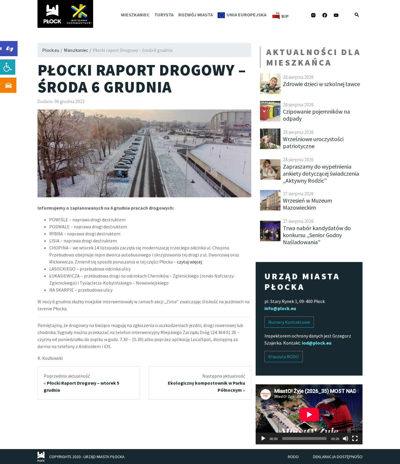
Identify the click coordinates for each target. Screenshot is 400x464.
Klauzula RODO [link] (283, 356)
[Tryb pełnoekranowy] (355, 438)
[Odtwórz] (263, 438)
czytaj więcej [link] (189, 262)
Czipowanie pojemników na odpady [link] (316, 115)
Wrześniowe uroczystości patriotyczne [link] (313, 142)
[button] (357, 14)
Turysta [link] (164, 15)
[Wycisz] (345, 438)
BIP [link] (285, 16)
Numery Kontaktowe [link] (289, 322)
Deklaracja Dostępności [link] (338, 456)
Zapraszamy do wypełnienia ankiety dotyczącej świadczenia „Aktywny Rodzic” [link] (321, 173)
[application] (309, 414)
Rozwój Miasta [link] (195, 15)
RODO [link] (293, 456)
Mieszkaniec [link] (135, 15)
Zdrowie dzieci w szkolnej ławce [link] (321, 84)
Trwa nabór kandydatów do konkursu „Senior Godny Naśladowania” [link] (317, 235)
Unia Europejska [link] (246, 15)
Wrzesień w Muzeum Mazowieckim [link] (307, 204)
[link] (7, 67)
